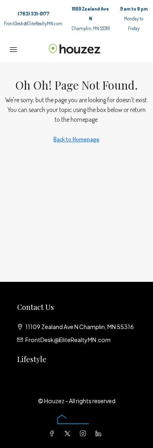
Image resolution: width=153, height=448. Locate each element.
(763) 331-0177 (33, 14)
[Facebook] (53, 433)
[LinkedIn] (99, 433)
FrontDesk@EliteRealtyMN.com (33, 23)
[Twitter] (68, 433)
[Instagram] (84, 433)
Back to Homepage (76, 139)
